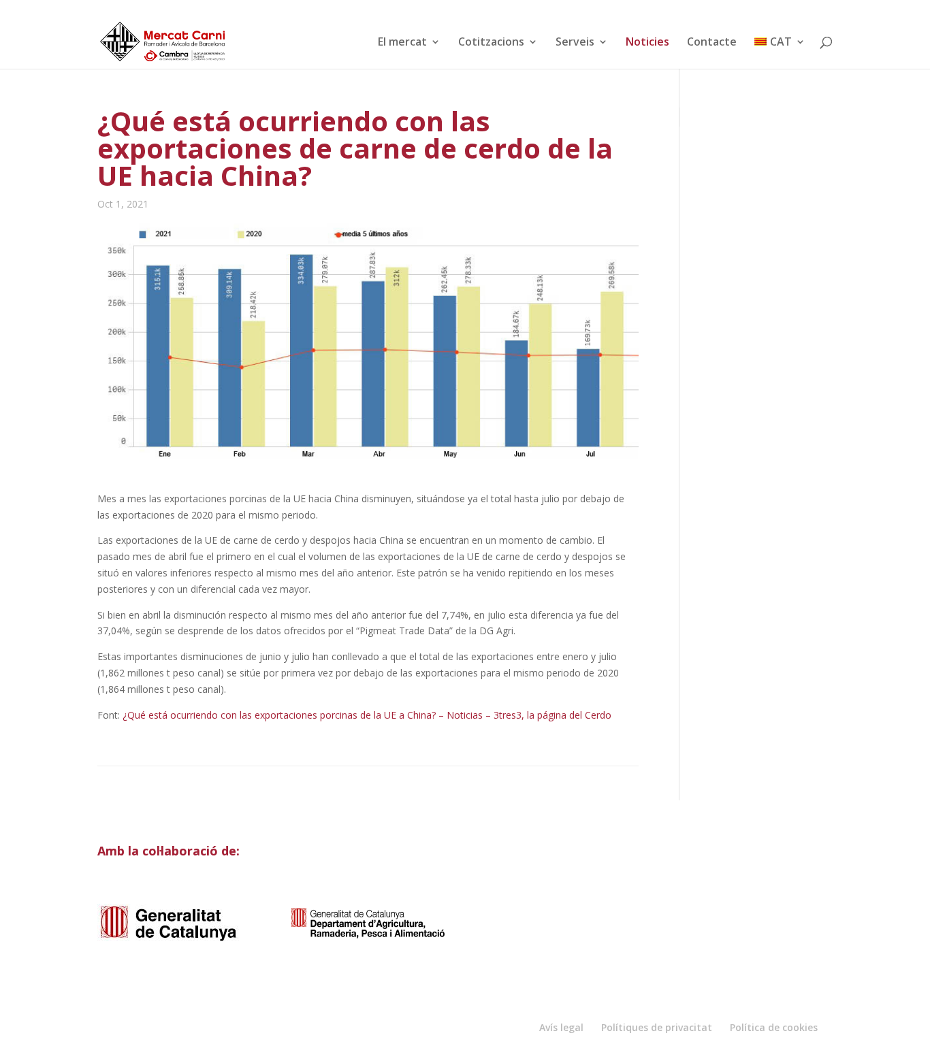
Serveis (575, 43)
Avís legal (561, 1027)
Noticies (647, 43)
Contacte (712, 43)
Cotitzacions (491, 43)
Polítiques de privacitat (656, 1027)
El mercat (402, 43)
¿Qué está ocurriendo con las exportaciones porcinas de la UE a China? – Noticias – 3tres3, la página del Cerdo (367, 714)
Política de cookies (774, 1027)
